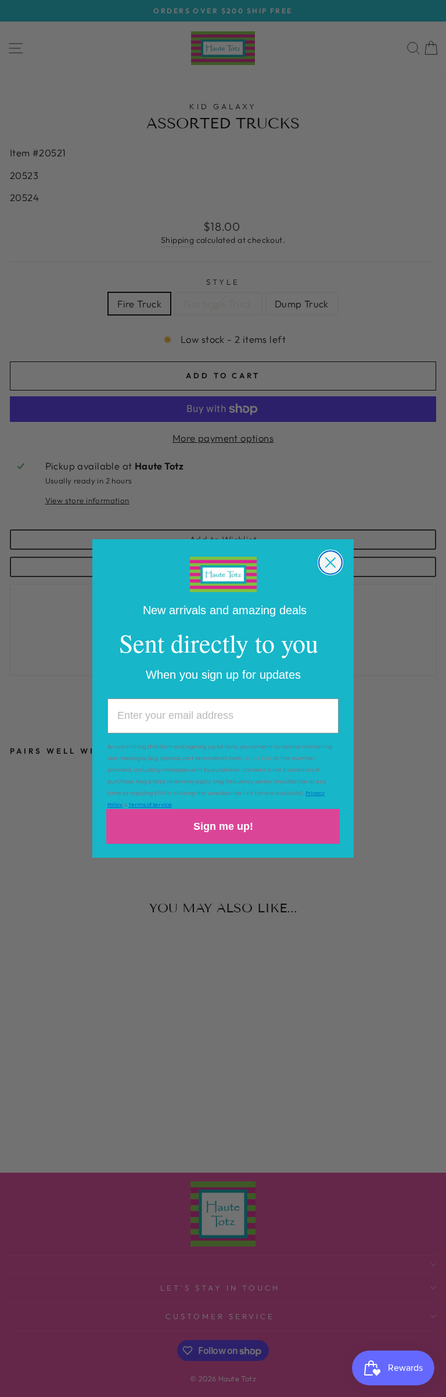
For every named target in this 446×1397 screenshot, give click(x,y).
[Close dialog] (330, 562)
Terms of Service (150, 804)
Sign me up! (223, 826)
